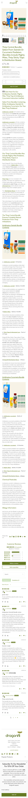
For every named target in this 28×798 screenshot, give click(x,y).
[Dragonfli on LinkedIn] (10, 536)
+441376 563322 (14, 750)
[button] (5, 67)
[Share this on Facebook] (12, 536)
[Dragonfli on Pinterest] (9, 754)
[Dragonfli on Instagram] (16, 536)
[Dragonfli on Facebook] (4, 754)
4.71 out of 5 (17, 547)
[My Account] (1, 2)
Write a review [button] (14, 563)
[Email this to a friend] (25, 536)
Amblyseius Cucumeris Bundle (11, 77)
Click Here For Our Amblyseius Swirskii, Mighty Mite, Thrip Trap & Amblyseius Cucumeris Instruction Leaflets (13, 95)
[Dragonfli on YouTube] (20, 536)
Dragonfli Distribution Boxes (11, 360)
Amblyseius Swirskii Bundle (10, 73)
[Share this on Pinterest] (18, 536)
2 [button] (13, 717)
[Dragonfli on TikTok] (22, 537)
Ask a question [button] (14, 567)
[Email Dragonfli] (17, 754)
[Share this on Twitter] (14, 537)
